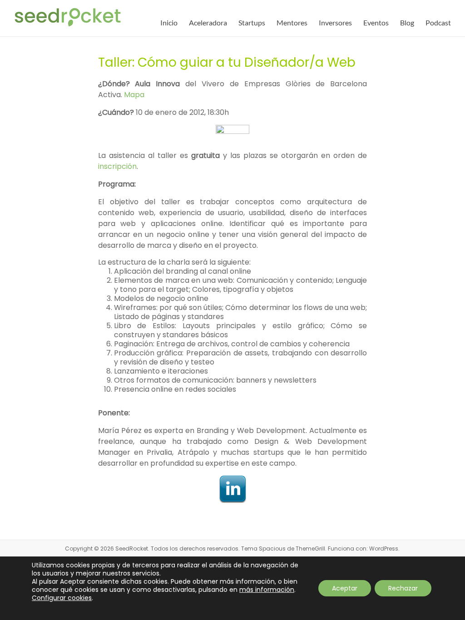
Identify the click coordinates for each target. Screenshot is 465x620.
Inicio (169, 22)
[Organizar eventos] (232, 131)
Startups (251, 22)
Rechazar (403, 588)
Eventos (376, 22)
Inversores (335, 22)
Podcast (438, 22)
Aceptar (344, 588)
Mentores (292, 22)
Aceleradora (208, 22)
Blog (407, 22)
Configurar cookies (62, 598)
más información (266, 589)
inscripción (117, 166)
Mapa (134, 94)
